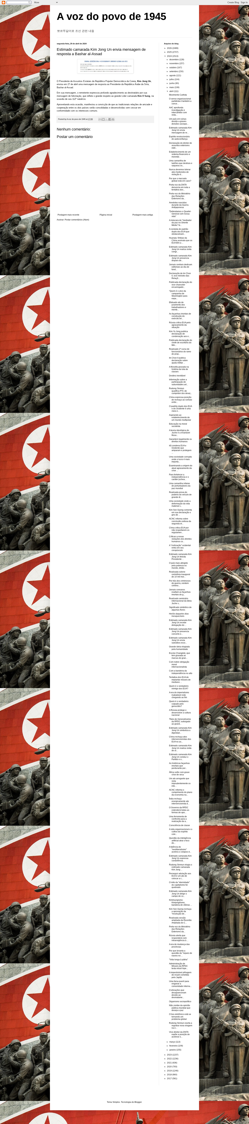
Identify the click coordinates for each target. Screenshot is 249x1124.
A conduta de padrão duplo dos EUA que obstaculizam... (179, 231)
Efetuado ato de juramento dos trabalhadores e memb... (177, 306)
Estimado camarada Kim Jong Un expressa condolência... (180, 858)
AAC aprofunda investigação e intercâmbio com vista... (178, 111)
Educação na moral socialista (178, 425)
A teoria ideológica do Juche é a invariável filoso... (179, 432)
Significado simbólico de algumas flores (180, 608)
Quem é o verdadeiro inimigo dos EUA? (179, 687)
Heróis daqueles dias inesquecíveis (179, 615)
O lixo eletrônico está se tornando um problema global (180, 1016)
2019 (169, 1071)
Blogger (138, 1102)
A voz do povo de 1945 (111, 16)
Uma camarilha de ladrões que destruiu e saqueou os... (180, 163)
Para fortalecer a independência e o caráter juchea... (179, 477)
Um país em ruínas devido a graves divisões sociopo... (179, 121)
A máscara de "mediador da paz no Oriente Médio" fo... (180, 222)
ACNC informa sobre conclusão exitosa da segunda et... (180, 521)
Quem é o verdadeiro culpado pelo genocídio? (179, 703)
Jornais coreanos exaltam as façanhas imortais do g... (180, 592)
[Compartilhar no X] (106, 119)
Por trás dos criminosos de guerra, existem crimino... (180, 583)
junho (172, 83)
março (172, 1042)
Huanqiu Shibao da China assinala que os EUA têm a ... (180, 240)
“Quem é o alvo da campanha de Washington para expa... (178, 294)
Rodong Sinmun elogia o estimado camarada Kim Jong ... (180, 867)
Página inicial (106, 215)
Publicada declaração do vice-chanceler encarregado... (180, 284)
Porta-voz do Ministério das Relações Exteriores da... (179, 196)
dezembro (174, 59)
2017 (169, 1078)
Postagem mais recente (68, 215)
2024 (169, 56)
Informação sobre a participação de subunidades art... (178, 382)
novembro (174, 63)
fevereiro (173, 1046)
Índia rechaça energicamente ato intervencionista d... (179, 801)
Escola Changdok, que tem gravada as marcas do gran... (179, 655)
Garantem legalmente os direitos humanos (180, 440)
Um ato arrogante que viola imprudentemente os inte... (180, 782)
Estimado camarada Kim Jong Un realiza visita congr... (180, 249)
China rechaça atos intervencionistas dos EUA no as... (180, 739)
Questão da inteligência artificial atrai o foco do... (180, 840)
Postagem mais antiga (142, 215)
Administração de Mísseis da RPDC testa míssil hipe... (178, 966)
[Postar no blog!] (103, 119)
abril (171, 91)
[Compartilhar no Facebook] (109, 119)
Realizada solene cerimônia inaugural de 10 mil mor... (179, 574)
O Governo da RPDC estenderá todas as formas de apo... (179, 810)
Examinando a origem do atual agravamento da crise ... (180, 468)
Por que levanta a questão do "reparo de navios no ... (180, 953)
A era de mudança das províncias (179, 945)
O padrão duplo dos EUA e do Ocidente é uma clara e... (180, 408)
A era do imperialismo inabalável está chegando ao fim (179, 695)
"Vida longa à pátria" (178, 959)
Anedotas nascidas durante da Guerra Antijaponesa (179, 205)
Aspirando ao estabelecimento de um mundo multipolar (180, 417)
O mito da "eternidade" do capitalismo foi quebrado (179, 884)
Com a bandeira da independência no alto (180, 672)
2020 (169, 1066)
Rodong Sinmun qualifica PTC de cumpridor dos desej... (180, 391)
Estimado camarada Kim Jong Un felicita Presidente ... (180, 556)
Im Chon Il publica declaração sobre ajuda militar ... (178, 360)
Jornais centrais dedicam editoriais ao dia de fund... (180, 267)
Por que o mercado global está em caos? (180, 179)
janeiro (172, 1050)
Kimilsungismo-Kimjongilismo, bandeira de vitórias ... (180, 902)
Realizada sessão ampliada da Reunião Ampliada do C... (180, 920)
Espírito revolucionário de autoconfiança (179, 137)
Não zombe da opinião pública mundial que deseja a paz (179, 1007)
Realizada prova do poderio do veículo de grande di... (180, 494)
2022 (169, 1058)
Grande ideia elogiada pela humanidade (179, 647)
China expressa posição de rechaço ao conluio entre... (180, 399)
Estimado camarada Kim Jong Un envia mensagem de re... (180, 130)
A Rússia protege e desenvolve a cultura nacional (180, 712)
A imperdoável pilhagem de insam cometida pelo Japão (180, 975)
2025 (169, 52)
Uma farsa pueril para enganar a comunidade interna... (180, 983)
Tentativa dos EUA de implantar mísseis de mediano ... (180, 679)
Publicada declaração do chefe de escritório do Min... (180, 342)
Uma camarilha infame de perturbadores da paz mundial (179, 486)
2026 (169, 48)
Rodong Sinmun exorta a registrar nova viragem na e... (180, 1025)
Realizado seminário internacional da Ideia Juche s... (180, 601)
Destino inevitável (177, 375)
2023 (169, 1055)
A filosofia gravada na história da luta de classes (179, 369)
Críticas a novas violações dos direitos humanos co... (180, 539)
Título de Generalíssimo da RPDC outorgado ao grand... (180, 721)
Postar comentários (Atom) (77, 220)
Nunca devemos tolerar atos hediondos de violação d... (180, 172)
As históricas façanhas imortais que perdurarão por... (179, 765)
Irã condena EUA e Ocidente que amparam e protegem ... (180, 449)
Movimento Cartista (178, 95)
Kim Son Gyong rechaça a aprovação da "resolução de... (180, 911)
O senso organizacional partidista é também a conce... (180, 101)
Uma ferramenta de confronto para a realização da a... (178, 819)
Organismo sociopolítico (180, 1001)
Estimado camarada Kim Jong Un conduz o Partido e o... (180, 757)
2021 (169, 1063)
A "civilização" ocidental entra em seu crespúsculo (180, 547)
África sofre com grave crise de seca (179, 773)
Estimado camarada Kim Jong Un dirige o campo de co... (180, 893)
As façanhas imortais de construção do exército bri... (180, 316)
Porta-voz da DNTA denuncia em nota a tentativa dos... (179, 187)
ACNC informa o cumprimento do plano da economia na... (180, 792)
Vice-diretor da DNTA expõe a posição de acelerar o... (179, 1034)
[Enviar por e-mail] (100, 119)
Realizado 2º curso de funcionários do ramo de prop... (180, 351)
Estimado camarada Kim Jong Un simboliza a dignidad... (180, 730)
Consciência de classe (179, 825)
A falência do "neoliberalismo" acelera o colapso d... (180, 849)
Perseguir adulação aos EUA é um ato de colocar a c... (180, 876)
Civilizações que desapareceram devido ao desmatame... (177, 994)
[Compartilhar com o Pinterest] (113, 119)
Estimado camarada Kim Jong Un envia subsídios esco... (180, 640)
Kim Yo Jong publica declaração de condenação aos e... (179, 334)
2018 (169, 1074)
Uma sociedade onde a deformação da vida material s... (180, 503)
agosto (172, 75)
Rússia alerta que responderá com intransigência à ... (178, 938)
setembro (174, 71)
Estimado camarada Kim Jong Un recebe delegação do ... (180, 622)
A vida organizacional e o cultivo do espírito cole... (180, 831)
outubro (173, 67)
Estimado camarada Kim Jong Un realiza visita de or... (180, 748)
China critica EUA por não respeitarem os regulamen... (179, 530)
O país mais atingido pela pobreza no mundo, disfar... (178, 565)
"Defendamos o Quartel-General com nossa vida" (180, 214)
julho (171, 79)
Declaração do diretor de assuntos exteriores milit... (180, 145)
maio (171, 87)
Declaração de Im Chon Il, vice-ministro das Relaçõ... (180, 275)
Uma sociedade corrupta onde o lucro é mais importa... (180, 459)
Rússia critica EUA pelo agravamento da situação (180, 325)
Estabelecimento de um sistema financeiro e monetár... (180, 154)
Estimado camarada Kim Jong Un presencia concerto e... (180, 631)
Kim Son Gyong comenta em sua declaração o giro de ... (180, 512)
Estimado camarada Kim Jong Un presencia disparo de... (180, 258)
